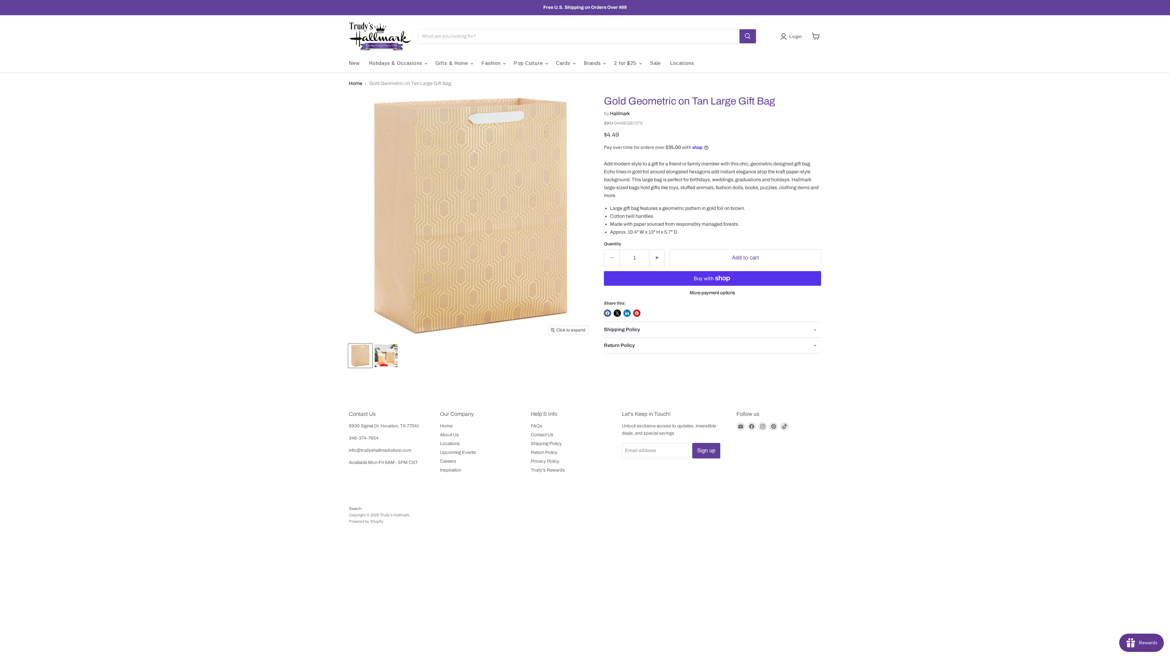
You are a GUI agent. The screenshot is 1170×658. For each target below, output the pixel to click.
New (354, 63)
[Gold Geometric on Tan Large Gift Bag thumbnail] (360, 356)
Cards (564, 63)
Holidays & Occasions (396, 63)
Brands (593, 63)
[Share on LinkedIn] (627, 313)
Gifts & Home (452, 63)
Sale (655, 63)
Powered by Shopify (366, 521)
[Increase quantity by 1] (657, 257)
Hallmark (620, 113)
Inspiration (450, 470)
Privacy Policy (545, 461)
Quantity (612, 244)
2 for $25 (626, 63)
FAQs (536, 425)
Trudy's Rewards (548, 470)
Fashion (491, 63)
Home (355, 83)
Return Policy (544, 452)
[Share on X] (617, 313)
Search (355, 509)
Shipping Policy (546, 443)
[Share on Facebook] (607, 313)
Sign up (706, 451)
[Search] (747, 36)
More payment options (712, 292)
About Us (449, 434)
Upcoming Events (458, 452)
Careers (448, 461)
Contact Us (542, 434)
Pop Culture (529, 63)
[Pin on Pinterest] (636, 313)
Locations (682, 63)
